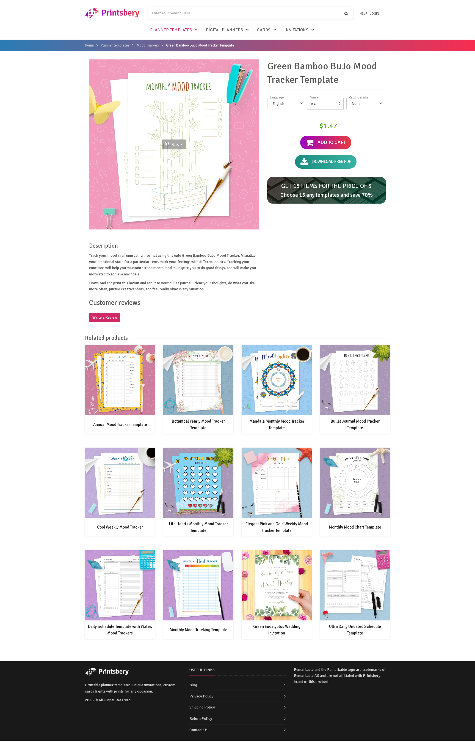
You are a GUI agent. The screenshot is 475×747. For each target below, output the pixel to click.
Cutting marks (359, 97)
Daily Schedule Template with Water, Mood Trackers (120, 630)
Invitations (296, 30)
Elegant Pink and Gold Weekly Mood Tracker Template (276, 527)
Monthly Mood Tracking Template (198, 629)
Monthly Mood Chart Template (355, 527)
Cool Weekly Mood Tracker (120, 527)
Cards (263, 30)
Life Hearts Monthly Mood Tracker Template (198, 527)
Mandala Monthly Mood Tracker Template (276, 424)
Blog (193, 685)
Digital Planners (224, 30)
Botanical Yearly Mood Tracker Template (198, 424)
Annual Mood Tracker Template (120, 424)
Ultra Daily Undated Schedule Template (355, 630)
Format (314, 97)
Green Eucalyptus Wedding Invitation (276, 630)
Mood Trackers (148, 45)
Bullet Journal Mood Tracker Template (355, 424)
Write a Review (104, 317)
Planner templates (171, 30)
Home (89, 45)
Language (277, 97)
